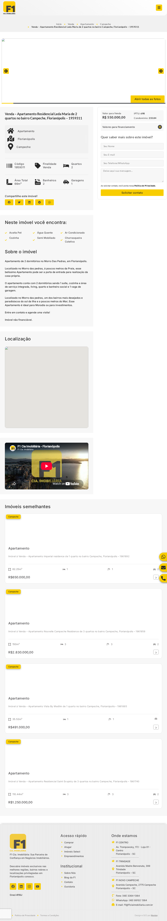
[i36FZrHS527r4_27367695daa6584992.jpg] (83, 71)
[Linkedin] (21, 886)
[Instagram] (29, 886)
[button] (6, 71)
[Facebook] (13, 886)
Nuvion (154, 915)
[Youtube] (37, 886)
